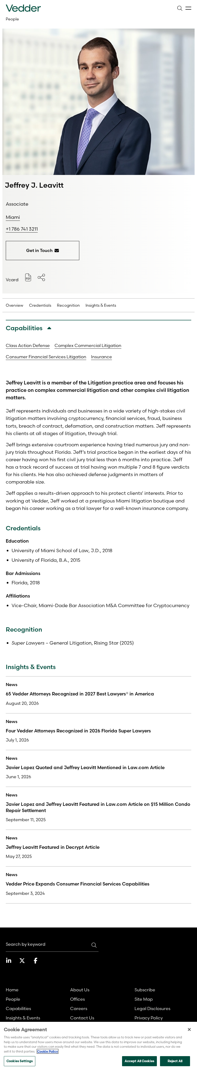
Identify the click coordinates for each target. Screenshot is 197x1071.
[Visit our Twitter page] (22, 960)
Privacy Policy (149, 1018)
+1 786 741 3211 (22, 229)
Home (12, 990)
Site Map (144, 999)
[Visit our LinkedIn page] (9, 960)
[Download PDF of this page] (28, 277)
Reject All (175, 1061)
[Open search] (180, 8)
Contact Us (82, 1018)
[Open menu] (188, 8)
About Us (79, 990)
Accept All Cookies (139, 1061)
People (12, 19)
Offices (77, 999)
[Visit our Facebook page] (35, 960)
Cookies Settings (19, 1061)
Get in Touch (39, 250)
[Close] (189, 1029)
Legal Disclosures (152, 1008)
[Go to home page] (23, 8)
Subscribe (145, 990)
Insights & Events (23, 1018)
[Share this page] (41, 277)
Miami (13, 217)
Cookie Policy (47, 1051)
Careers (78, 1008)
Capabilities (18, 1008)
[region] (98, 1046)
